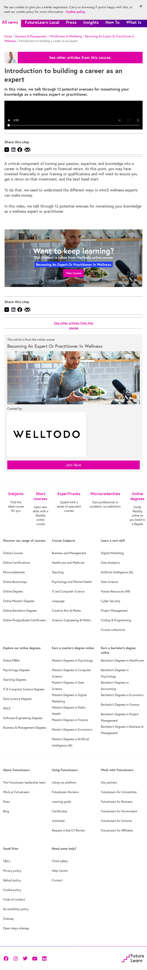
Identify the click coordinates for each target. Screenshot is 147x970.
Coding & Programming (116, 620)
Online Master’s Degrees (18, 601)
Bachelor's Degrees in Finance (120, 704)
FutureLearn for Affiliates (117, 830)
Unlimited (58, 821)
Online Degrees (13, 591)
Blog (6, 811)
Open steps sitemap (16, 928)
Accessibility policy (16, 909)
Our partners (109, 782)
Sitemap (8, 919)
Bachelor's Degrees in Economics (122, 695)
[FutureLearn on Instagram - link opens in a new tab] (15, 958)
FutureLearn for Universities (119, 792)
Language (58, 601)
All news (10, 22)
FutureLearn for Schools (116, 821)
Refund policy (12, 880)
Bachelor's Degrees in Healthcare (122, 660)
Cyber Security (110, 601)
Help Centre (60, 871)
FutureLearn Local (42, 22)
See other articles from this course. (80, 57)
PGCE (7, 708)
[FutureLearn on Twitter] (25, 958)
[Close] (141, 6)
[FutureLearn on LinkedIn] (44, 958)
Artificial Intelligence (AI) (117, 572)
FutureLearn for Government (119, 811)
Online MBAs (11, 660)
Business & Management (31, 36)
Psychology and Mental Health (72, 582)
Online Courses (13, 553)
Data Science (109, 582)
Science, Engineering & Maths (71, 620)
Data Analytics (110, 563)
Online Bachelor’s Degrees (20, 610)
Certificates (59, 811)
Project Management (114, 610)
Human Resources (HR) (115, 591)
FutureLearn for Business (116, 802)
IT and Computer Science (68, 591)
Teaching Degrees (14, 680)
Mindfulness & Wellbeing (66, 36)
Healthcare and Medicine (68, 563)
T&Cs (6, 861)
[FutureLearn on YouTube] (34, 958)
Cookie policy (12, 890)
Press (71, 22)
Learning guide (61, 802)
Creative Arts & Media (66, 610)
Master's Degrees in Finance (70, 720)
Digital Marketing (112, 553)
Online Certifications (16, 563)
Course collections (113, 630)
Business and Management (69, 553)
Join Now (73, 464)
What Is (133, 22)
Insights (91, 22)
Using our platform (64, 782)
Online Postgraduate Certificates (24, 620)
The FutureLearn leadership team (24, 782)
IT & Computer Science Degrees (23, 689)
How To (112, 22)
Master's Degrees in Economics (72, 729)
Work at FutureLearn (16, 792)
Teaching (58, 572)
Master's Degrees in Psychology (72, 660)
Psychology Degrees (16, 670)
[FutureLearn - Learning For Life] (132, 957)
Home (8, 36)
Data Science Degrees (17, 699)
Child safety (60, 861)
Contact (57, 880)
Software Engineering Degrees (22, 718)
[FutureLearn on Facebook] (7, 958)
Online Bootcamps (15, 582)
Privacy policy (12, 871)
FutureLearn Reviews (65, 792)
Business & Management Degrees (24, 727)
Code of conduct (14, 899)
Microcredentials (14, 572)
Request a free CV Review (68, 830)
